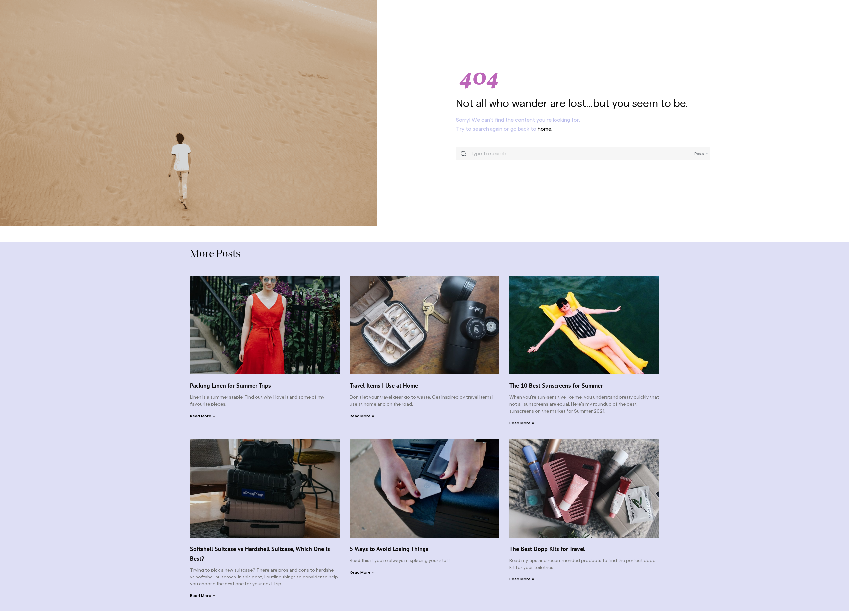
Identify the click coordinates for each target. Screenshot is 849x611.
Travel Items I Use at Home (384, 385)
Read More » (202, 416)
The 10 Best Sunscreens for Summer (556, 385)
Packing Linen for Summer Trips (230, 385)
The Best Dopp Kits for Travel (547, 549)
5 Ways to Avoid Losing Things (389, 549)
